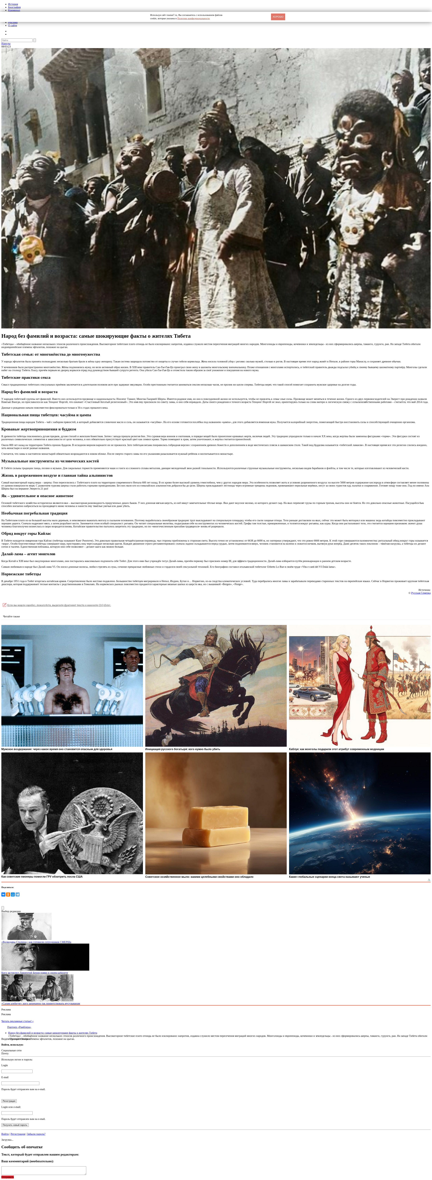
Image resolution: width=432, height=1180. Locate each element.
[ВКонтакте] (3, 894)
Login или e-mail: (11, 1107)
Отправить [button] (7, 1177)
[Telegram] (18, 894)
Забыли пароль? (36, 1134)
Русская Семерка (421, 593)
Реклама (13, 22)
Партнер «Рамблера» (19, 1027)
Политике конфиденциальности (193, 18)
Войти (5, 1134)
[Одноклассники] (8, 894)
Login (4, 1065)
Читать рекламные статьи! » (17, 1021)
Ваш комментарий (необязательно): (27, 1161)
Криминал (14, 10)
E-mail (4, 1077)
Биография (14, 7)
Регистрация (18, 1134)
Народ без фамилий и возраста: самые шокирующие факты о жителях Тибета (52, 1032)
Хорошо (278, 16)
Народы (5, 43)
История (13, 4)
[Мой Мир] (13, 894)
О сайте (12, 25)
